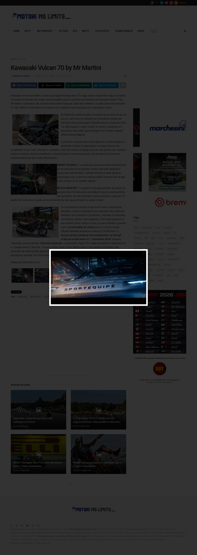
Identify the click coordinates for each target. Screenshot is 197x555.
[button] (143, 253)
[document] (98, 277)
